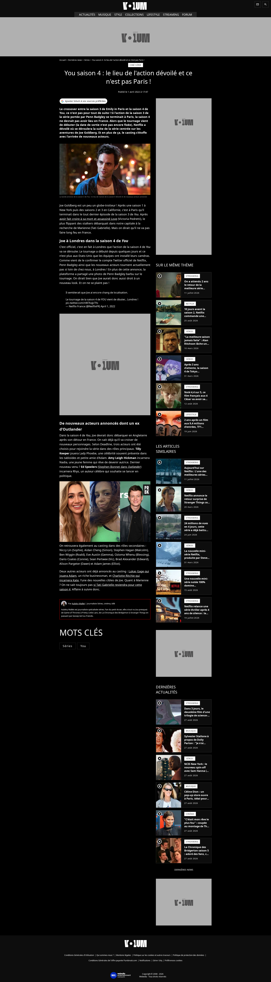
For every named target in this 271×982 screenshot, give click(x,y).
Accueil (62, 60)
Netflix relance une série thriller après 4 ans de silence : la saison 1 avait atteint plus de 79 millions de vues (196, 615)
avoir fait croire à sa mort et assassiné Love (88, 219)
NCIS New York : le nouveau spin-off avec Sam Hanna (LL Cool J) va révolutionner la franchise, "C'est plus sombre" (196, 774)
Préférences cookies (173, 960)
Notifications (144, 960)
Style (118, 14)
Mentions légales (123, 955)
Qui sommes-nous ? (105, 955)
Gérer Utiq (157, 960)
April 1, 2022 (108, 306)
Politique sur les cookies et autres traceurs (151, 955)
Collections (134, 14)
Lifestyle (153, 14)
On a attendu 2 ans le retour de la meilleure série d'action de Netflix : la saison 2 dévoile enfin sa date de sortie (196, 292)
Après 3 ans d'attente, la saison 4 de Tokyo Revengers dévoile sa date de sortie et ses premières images (196, 375)
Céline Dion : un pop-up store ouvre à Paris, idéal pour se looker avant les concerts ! (196, 798)
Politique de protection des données (188, 955)
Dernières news (75, 60)
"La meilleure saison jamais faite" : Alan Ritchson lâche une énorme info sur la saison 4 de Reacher (197, 343)
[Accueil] (135, 6)
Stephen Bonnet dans (119, 467)
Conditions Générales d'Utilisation (79, 955)
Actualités (87, 14)
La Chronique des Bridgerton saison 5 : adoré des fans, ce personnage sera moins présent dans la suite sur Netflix (196, 855)
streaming (171, 14)
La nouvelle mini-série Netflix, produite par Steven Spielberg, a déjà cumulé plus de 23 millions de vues (196, 559)
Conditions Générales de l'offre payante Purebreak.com (113, 960)
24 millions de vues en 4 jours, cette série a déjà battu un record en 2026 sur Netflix (196, 530)
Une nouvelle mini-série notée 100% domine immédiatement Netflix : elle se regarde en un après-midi (196, 589)
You (83, 646)
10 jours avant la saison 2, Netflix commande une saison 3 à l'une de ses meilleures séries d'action (197, 317)
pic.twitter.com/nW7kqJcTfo (82, 303)
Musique (104, 14)
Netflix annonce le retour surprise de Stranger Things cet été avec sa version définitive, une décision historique (196, 504)
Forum (187, 14)
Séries (87, 60)
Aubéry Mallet (78, 603)
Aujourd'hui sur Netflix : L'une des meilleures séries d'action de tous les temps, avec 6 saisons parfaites (196, 476)
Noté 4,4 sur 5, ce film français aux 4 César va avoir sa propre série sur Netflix (195, 399)
